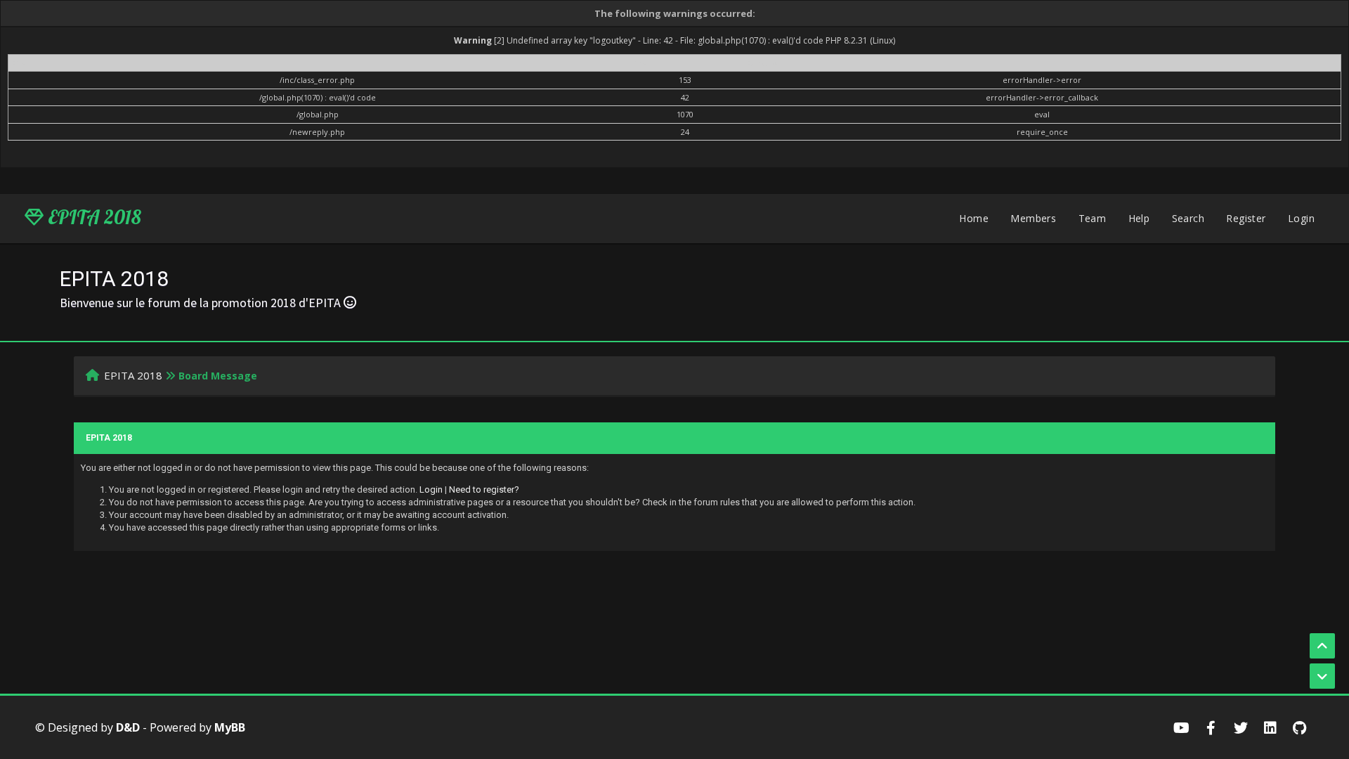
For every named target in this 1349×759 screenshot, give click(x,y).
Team (1092, 218)
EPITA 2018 (92, 217)
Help (1139, 218)
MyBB (229, 727)
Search (1188, 218)
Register (1245, 218)
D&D (128, 727)
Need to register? (484, 489)
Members (1033, 218)
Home (974, 218)
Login (1301, 218)
